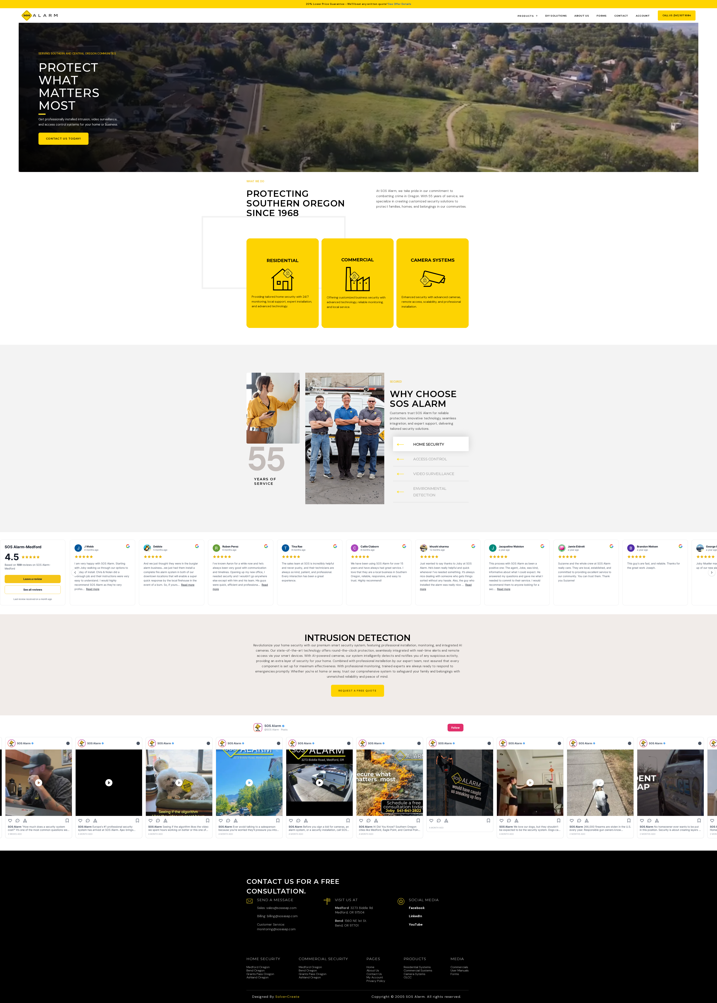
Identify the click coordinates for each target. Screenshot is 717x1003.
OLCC (408, 977)
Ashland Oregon (257, 977)
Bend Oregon (255, 970)
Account (643, 15)
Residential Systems (417, 967)
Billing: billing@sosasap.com (277, 916)
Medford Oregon (258, 967)
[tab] (431, 444)
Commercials (459, 967)
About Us (373, 970)
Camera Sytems (414, 974)
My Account (375, 977)
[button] (528, 15)
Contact (621, 15)
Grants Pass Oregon (260, 974)
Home (370, 967)
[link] (39, 15)
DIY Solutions (556, 15)
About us (581, 15)
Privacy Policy (376, 981)
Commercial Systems (418, 970)
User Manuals (460, 970)
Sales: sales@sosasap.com (277, 908)
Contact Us (374, 974)
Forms (602, 15)
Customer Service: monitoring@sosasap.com (276, 926)
